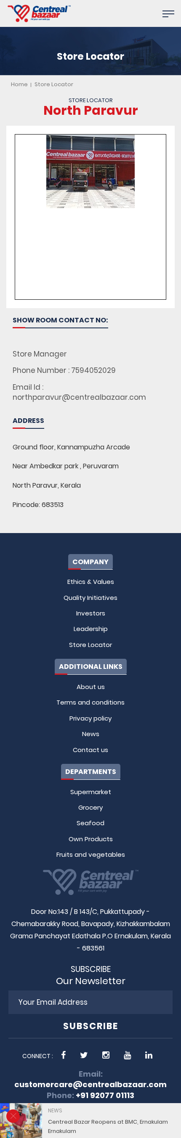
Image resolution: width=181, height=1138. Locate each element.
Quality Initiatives (90, 597)
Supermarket (90, 791)
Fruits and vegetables (90, 854)
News (90, 733)
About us (91, 686)
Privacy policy (90, 718)
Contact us (90, 749)
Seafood (90, 823)
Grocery (90, 807)
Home (19, 84)
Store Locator (54, 84)
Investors (90, 613)
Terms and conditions (90, 702)
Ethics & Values (90, 581)
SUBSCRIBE (90, 1026)
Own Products (91, 838)
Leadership (91, 628)
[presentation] (150, 1126)
